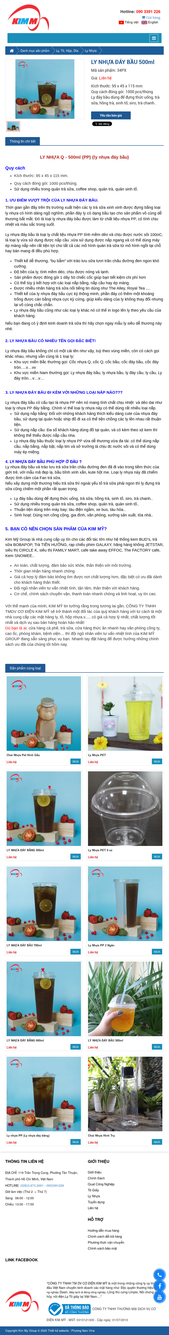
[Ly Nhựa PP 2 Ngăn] (125, 903)
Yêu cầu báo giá (111, 115)
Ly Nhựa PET (97, 755)
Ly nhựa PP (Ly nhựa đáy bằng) (28, 1135)
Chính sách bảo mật (102, 1248)
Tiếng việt (131, 22)
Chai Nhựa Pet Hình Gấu (23, 755)
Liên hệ (93, 1207)
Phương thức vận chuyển (106, 1242)
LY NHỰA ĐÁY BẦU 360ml (105, 1040)
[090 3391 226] (160, 1275)
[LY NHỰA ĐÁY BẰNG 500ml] (44, 808)
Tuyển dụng (96, 1201)
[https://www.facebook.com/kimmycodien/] (160, 1286)
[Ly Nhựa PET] (125, 713)
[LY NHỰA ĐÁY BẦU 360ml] (125, 998)
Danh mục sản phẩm (35, 50)
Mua (76, 761)
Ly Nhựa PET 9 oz (100, 850)
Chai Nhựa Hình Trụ (101, 1135)
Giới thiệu (94, 1172)
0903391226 (55, 1185)
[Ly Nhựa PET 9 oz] (125, 808)
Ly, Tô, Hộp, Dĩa (67, 50)
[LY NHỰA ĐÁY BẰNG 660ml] (44, 998)
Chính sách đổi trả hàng (105, 1236)
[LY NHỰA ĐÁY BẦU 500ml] (45, 89)
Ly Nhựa (91, 50)
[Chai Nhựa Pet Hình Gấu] (44, 713)
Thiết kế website (58, 1330)
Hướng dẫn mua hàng (103, 1230)
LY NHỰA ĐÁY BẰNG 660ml (25, 1040)
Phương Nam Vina (83, 1330)
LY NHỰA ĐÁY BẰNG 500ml (25, 850)
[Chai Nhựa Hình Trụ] (125, 1093)
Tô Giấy (93, 1190)
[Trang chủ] (28, 17)
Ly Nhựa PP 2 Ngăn (101, 945)
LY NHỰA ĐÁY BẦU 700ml (24, 945)
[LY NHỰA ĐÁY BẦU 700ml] (44, 903)
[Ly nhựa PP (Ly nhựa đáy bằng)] (44, 1093)
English (153, 22)
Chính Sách (96, 1178)
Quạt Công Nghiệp (101, 1184)
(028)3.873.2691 (32, 1185)
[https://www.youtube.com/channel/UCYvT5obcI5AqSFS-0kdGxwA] (160, 1297)
